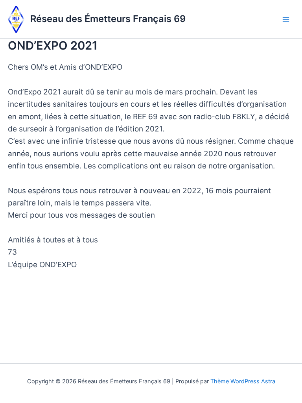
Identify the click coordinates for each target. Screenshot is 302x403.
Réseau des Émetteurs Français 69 (108, 18)
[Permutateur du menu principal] (286, 19)
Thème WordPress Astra (242, 381)
